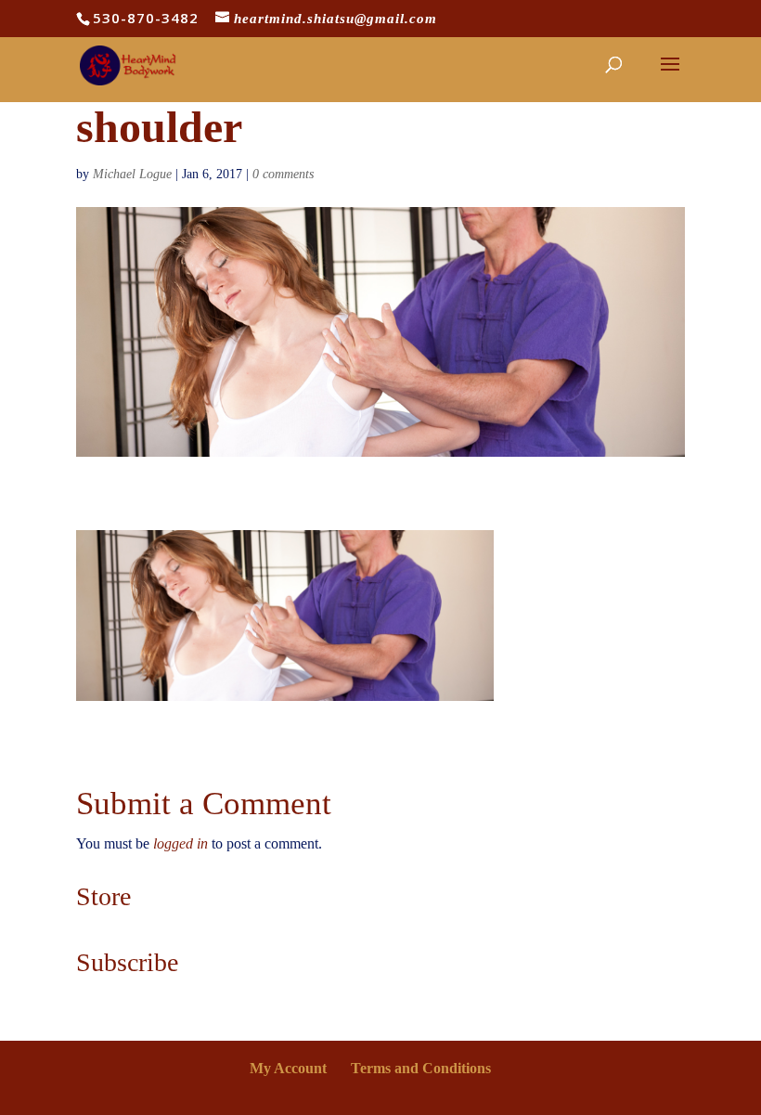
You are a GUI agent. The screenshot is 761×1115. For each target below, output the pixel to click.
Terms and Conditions (421, 1068)
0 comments (283, 174)
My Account (288, 1068)
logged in (180, 843)
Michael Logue (132, 174)
